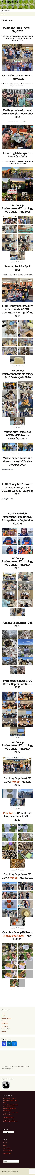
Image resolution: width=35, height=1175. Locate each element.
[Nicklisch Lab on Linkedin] (9, 1043)
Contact (4, 1031)
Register (5, 1143)
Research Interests (6, 1018)
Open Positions (6, 1029)
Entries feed (6, 1148)
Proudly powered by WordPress (10, 1171)
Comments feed (7, 1150)
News (3, 1013)
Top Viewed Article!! (8, 1117)
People (3, 1015)
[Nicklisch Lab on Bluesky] (14, 1043)
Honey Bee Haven (13, 935)
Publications (5, 1021)
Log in (4, 1145)
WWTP (15, 781)
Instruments (5, 1023)
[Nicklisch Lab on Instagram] (4, 1043)
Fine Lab (8, 813)
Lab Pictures (5, 1026)
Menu (3, 14)
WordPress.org (7, 1153)
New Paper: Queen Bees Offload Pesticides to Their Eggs (10, 1100)
